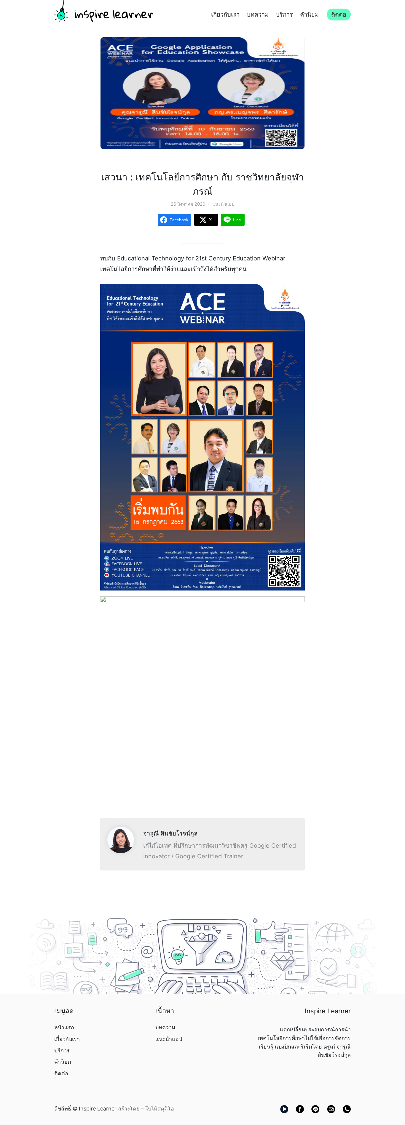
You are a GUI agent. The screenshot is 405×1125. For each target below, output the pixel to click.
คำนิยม (309, 14)
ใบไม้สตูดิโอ (159, 1108)
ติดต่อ (338, 14)
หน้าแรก (64, 1027)
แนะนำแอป (223, 204)
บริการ (284, 14)
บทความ (258, 14)
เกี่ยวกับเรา (225, 14)
